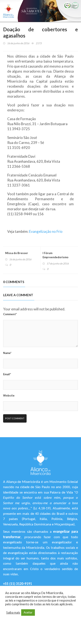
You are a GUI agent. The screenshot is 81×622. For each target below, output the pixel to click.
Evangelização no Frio (46, 231)
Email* (7, 374)
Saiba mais (13, 612)
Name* (7, 353)
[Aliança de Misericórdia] (8, 11)
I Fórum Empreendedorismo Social (55, 257)
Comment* (10, 314)
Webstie (9, 395)
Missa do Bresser (16, 253)
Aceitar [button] (28, 612)
